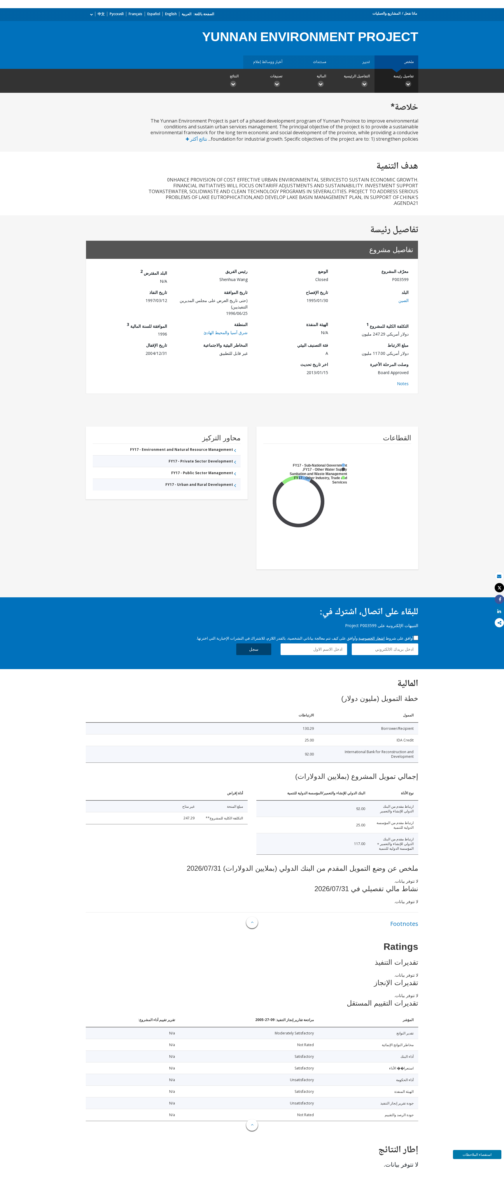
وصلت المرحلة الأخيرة (389, 364)
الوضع (323, 271)
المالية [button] (321, 76)
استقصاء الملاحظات (477, 1154)
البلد (405, 292)
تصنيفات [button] (276, 76)
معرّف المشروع (395, 271)
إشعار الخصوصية (371, 638)
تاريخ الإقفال (156, 345)
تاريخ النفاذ (158, 292)
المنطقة (241, 324)
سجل (253, 649)
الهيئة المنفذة (317, 324)
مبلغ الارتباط (398, 345)
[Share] (499, 599)
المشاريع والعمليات (386, 13)
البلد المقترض (153, 272)
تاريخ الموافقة (236, 292)
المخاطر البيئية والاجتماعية (225, 345)
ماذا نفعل (410, 13)
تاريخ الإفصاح (317, 292)
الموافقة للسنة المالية (147, 325)
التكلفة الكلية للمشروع (387, 325)
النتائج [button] (234, 76)
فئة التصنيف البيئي (312, 345)
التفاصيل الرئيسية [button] (357, 76)
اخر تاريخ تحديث (314, 364)
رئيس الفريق (236, 271)
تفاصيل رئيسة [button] (403, 76)
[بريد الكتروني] (499, 576)
